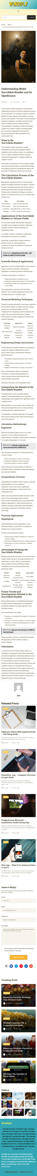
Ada (6, 102)
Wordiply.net (13, 1172)
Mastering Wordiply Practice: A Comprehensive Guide (17, 1049)
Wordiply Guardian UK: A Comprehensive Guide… (14, 1024)
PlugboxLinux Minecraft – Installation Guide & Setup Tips (15, 821)
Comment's (4, 926)
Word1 (10, 25)
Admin (9, 1003)
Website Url (4, 916)
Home (3, 25)
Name (3, 897)
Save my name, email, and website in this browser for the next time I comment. (19, 950)
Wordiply (6, 993)
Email (3, 907)
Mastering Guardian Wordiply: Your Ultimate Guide (17, 998)
